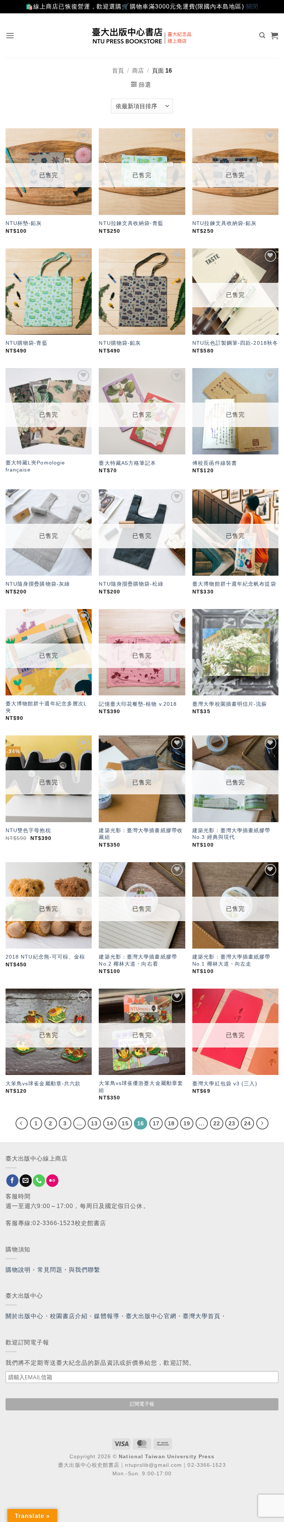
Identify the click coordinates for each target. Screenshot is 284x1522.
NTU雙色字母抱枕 (28, 830)
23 (232, 1123)
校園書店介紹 (69, 1316)
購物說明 (18, 1270)
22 (216, 1123)
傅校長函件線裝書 (214, 463)
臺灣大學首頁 (202, 1316)
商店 (138, 70)
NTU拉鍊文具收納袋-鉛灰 (224, 223)
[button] (10, 35)
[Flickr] (52, 1180)
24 (247, 1123)
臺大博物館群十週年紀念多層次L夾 (46, 707)
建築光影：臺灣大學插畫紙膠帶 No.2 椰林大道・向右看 (138, 960)
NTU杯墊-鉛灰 (24, 223)
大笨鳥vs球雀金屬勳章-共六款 (43, 1083)
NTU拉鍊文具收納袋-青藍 (131, 223)
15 (125, 1123)
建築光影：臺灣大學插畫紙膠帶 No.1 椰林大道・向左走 (231, 960)
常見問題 (49, 1270)
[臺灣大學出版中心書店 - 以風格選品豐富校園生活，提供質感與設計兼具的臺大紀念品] (142, 35)
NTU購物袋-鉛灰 (120, 343)
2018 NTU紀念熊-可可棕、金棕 (45, 957)
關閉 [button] (252, 6)
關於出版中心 (25, 1316)
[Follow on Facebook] (12, 1180)
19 (186, 1123)
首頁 (118, 70)
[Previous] (22, 1123)
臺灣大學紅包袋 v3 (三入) (224, 1083)
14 (109, 1123)
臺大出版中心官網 (151, 1316)
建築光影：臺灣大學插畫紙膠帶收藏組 (141, 833)
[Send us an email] (26, 1180)
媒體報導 (106, 1316)
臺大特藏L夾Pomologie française (35, 466)
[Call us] (39, 1180)
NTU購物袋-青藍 (27, 343)
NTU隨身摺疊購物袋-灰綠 (38, 584)
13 (94, 1123)
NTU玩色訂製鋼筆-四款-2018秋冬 (235, 343)
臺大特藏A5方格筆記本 (127, 463)
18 (171, 1123)
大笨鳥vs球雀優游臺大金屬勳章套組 (141, 1086)
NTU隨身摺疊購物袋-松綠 (131, 584)
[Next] (262, 1123)
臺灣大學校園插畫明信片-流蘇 (229, 704)
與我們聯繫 (85, 1270)
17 (156, 1123)
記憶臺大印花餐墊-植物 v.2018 (138, 704)
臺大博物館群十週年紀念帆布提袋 (234, 584)
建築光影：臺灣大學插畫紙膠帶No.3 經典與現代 (231, 833)
